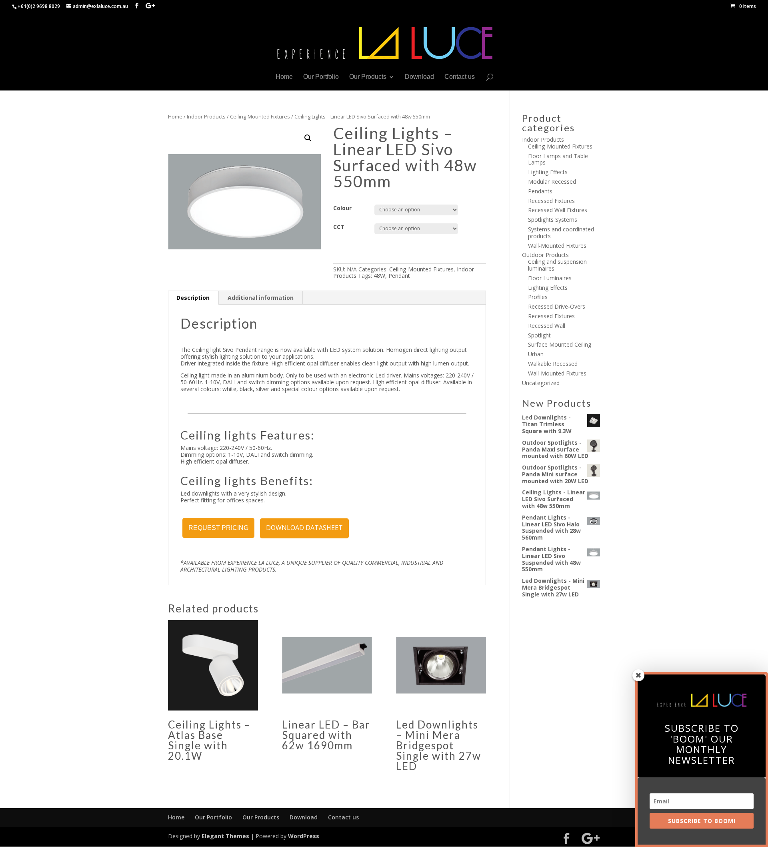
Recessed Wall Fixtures (557, 210)
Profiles (538, 297)
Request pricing (218, 527)
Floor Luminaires (550, 278)
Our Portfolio (321, 77)
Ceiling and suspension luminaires (557, 265)
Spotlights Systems (552, 219)
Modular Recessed (552, 181)
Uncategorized (541, 383)
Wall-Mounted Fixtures (557, 245)
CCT (338, 227)
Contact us (459, 77)
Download (419, 77)
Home (284, 77)
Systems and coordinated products (561, 232)
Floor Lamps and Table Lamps (558, 159)
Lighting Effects (548, 172)
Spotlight (539, 335)
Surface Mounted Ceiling (559, 344)
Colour (342, 208)
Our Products (367, 77)
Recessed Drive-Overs (556, 306)
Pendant (399, 275)
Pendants (540, 191)
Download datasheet (304, 527)
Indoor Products (206, 116)
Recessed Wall (546, 325)
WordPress (303, 836)
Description (193, 297)
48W (379, 275)
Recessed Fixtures (551, 201)
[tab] (193, 298)
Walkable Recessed (553, 363)
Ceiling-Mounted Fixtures (260, 116)
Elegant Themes (225, 836)
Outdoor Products (545, 255)
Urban (536, 354)
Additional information (261, 297)
